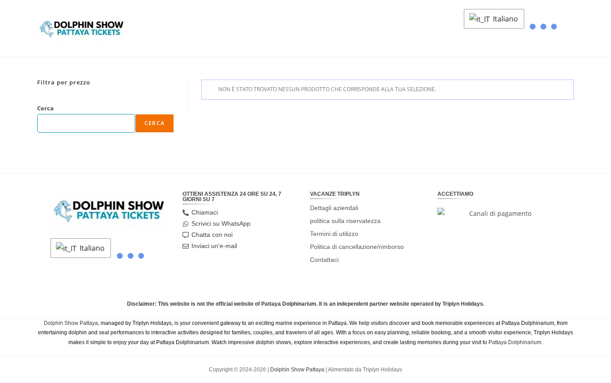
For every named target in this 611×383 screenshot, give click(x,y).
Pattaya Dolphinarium (514, 342)
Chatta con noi (212, 234)
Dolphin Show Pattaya (71, 323)
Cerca (45, 108)
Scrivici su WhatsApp (220, 223)
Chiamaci (204, 212)
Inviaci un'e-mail (214, 245)
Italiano (504, 19)
